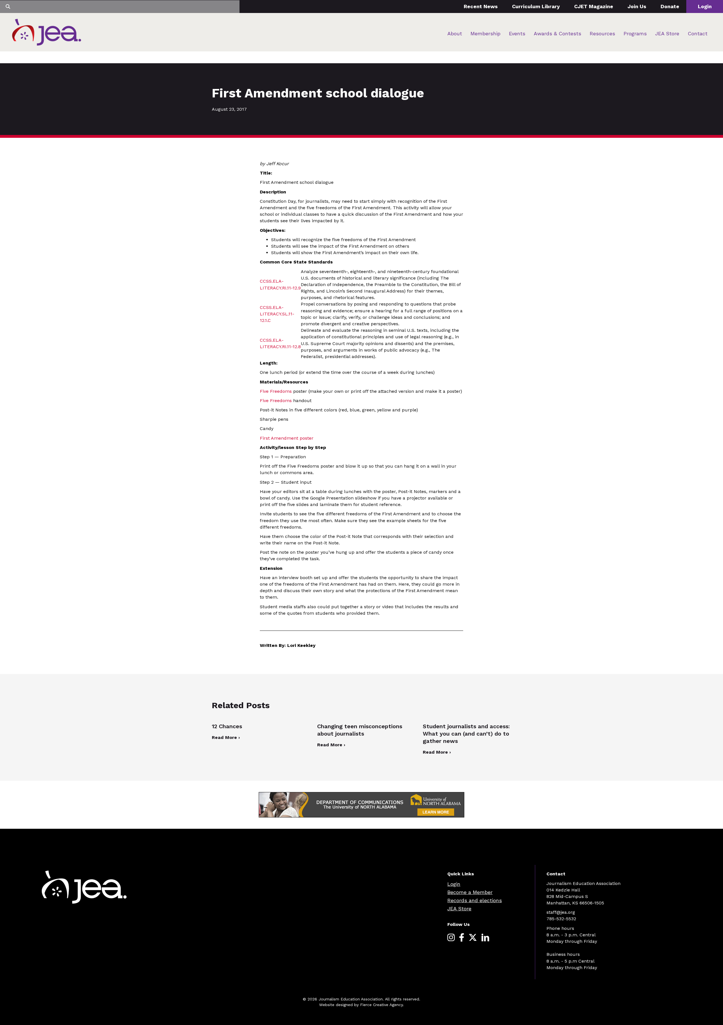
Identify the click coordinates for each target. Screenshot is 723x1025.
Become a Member (470, 892)
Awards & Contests (557, 33)
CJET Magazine (593, 6)
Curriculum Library (536, 6)
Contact (697, 33)
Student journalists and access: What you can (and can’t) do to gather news (466, 733)
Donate (670, 6)
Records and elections (474, 900)
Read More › (226, 737)
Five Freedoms (276, 391)
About (454, 33)
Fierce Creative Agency (381, 1004)
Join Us (637, 6)
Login (705, 6)
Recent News (481, 6)
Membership (485, 33)
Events (517, 33)
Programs (635, 33)
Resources (602, 33)
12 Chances (227, 726)
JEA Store (667, 33)
